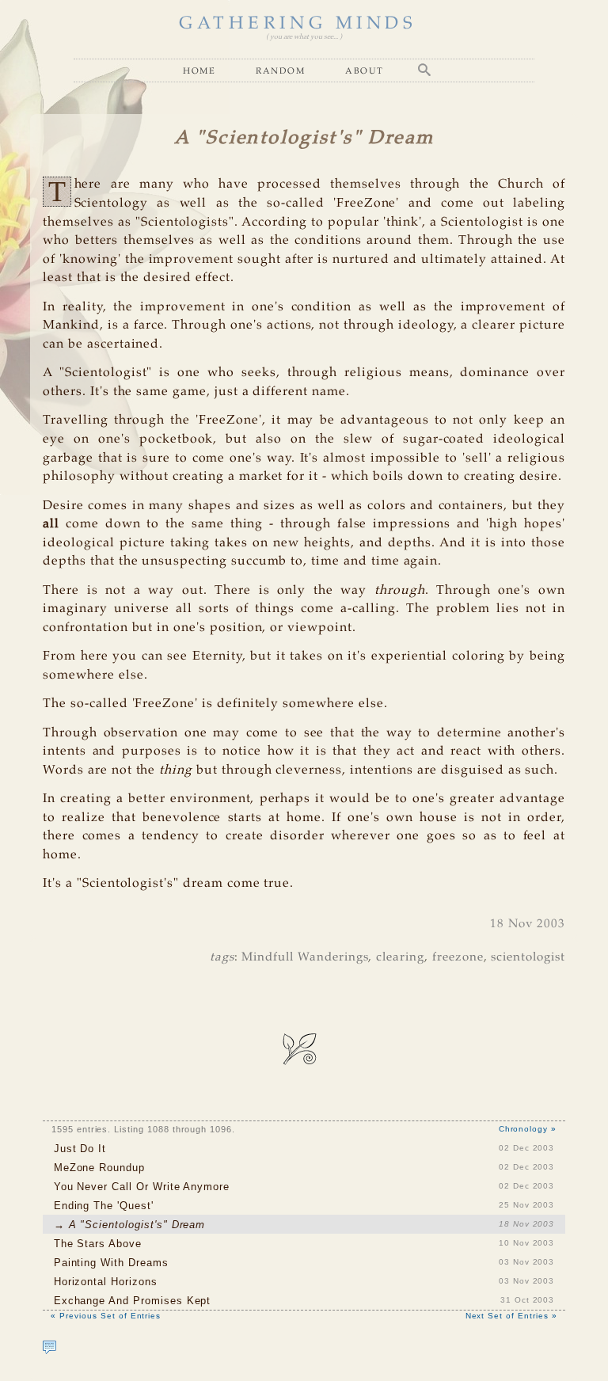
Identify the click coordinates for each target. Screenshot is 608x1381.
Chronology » (528, 1128)
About (364, 70)
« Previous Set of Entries (106, 1315)
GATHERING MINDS (297, 23)
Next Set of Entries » (511, 1315)
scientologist (527, 957)
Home (199, 70)
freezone (458, 957)
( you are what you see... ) (304, 36)
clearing (400, 957)
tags (222, 957)
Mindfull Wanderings (304, 957)
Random (280, 70)
